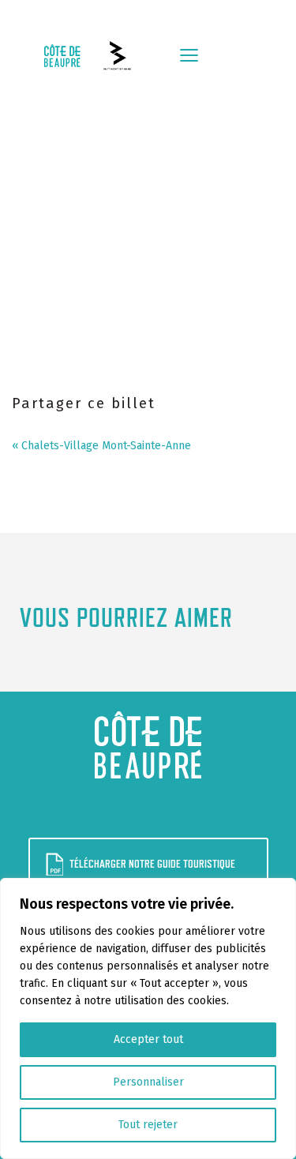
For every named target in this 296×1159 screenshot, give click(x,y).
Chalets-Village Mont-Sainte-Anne (106, 445)
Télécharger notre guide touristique (152, 863)
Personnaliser (148, 1082)
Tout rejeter (148, 1124)
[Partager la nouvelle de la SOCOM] (53, 425)
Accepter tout (148, 1039)
